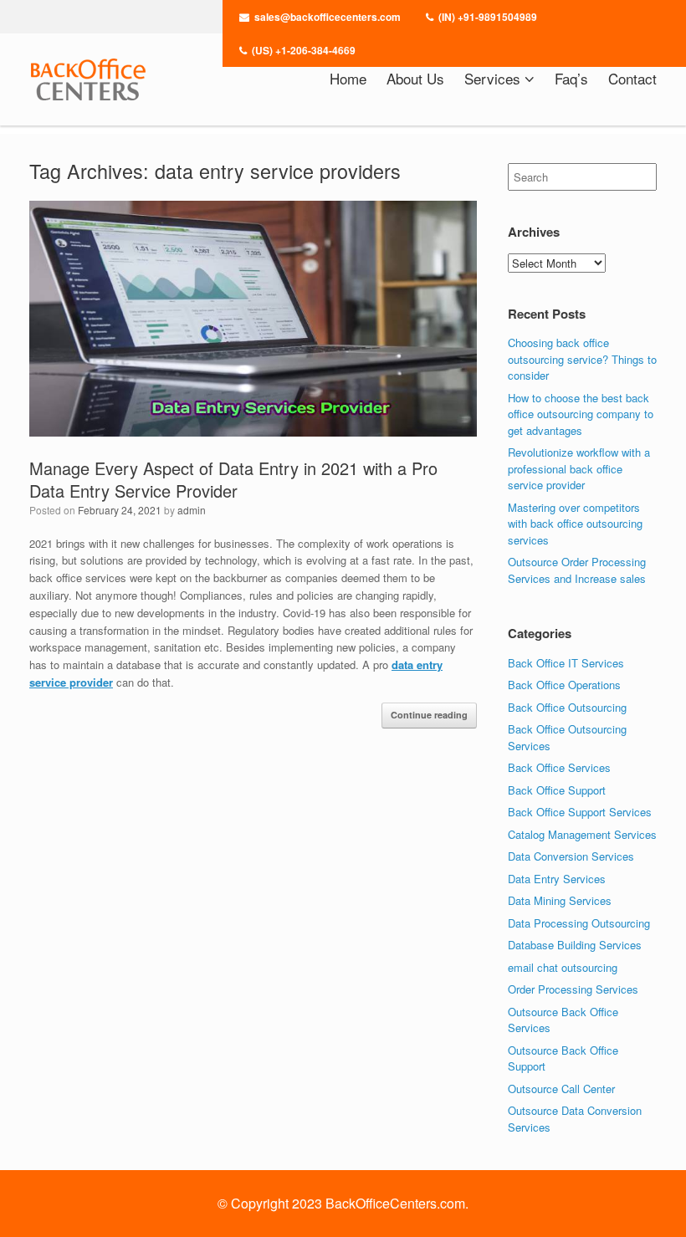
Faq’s (571, 78)
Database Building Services (575, 945)
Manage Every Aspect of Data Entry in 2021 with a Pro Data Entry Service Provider (233, 479)
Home (348, 78)
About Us (415, 78)
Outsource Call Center (561, 1088)
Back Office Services (559, 767)
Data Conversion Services (571, 856)
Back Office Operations (564, 685)
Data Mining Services (560, 900)
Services (492, 78)
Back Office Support (557, 790)
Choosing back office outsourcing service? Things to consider (582, 359)
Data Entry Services (557, 879)
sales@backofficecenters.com (327, 16)
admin (191, 510)
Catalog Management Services (582, 834)
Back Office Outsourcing (567, 707)
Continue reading (429, 714)
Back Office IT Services (566, 663)
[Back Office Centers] (87, 79)
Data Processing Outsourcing (579, 923)
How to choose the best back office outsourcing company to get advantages (580, 414)
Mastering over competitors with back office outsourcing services (575, 523)
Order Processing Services (573, 989)
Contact (632, 78)
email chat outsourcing (562, 967)
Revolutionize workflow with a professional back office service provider (579, 468)
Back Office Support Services (580, 812)
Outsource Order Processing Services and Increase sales (577, 570)
